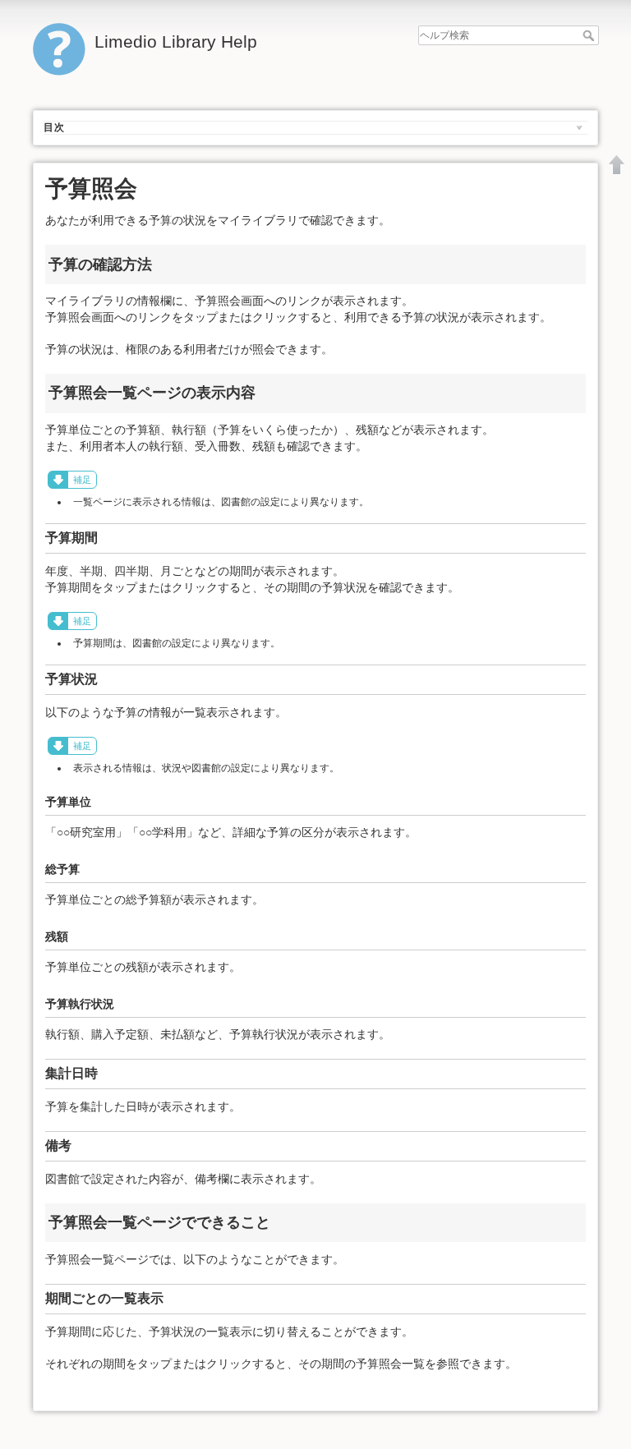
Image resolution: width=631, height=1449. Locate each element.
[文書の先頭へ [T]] (617, 164)
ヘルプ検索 (590, 35)
